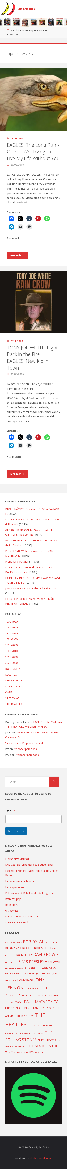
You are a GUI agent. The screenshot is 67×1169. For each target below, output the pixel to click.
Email (10, 811)
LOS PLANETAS (14, 686)
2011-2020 (16, 341)
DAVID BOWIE (46, 954)
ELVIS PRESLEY (31, 961)
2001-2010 (11, 651)
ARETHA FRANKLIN (13, 942)
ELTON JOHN (11, 962)
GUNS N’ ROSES (28, 973)
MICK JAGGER (45, 995)
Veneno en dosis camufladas (22, 916)
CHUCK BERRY (23, 955)
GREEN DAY (12, 973)
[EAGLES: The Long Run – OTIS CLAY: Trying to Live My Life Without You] (33, 99)
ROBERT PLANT (30, 1008)
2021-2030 (11, 663)
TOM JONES (21, 1052)
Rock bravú (11, 904)
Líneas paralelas (14, 887)
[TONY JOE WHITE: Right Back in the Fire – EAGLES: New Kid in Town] (33, 302)
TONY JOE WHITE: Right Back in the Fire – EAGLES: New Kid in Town (32, 357)
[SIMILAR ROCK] (8, 9)
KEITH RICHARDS (32, 988)
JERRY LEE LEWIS (44, 973)
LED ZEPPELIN (14, 680)
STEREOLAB (12, 698)
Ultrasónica (11, 910)
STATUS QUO (47, 1008)
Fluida (32, 1158)
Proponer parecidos (34, 743)
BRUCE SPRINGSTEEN (35, 948)
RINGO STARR (12, 1008)
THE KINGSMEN (25, 1033)
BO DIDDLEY (13, 668)
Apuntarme (16, 831)
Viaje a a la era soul (16, 922)
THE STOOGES (20, 1046)
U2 (31, 1052)
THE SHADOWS (46, 1040)
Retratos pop (13, 899)
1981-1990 (11, 639)
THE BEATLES (13, 704)
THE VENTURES (39, 1046)
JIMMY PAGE (25, 980)
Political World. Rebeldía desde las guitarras (31, 893)
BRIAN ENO (12, 948)
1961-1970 (11, 627)
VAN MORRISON (41, 1052)
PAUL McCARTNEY (41, 1002)
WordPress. (45, 1158)
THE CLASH (34, 1025)
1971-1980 (16, 138)
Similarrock (11, 743)
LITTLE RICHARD (29, 995)
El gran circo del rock (17, 858)
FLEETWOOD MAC (14, 968)
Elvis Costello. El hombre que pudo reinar (29, 864)
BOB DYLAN (34, 941)
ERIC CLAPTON (52, 962)
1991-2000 (11, 645)
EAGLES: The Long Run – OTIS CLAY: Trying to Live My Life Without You (33, 152)
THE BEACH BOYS (25, 1016)
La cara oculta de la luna (19, 881)
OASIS (8, 692)
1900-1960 (11, 621)
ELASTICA (11, 674)
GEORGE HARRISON (40, 968)
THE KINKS (38, 1033)
